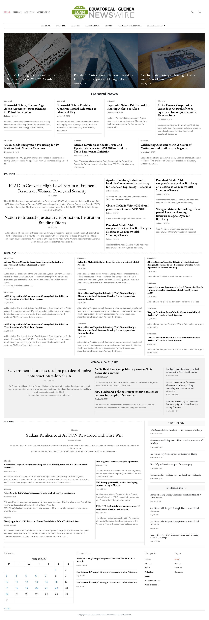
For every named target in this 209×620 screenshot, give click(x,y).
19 (26, 587)
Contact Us (43, 12)
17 (7, 587)
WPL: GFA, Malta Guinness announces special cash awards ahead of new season (118, 507)
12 (26, 581)
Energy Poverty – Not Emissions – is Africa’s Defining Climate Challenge (174, 536)
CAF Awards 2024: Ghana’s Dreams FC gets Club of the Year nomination (39, 492)
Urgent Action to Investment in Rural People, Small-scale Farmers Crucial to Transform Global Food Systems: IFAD (175, 290)
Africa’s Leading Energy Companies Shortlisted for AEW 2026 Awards (31, 77)
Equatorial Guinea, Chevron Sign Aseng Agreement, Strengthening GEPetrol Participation (25, 108)
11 (16, 581)
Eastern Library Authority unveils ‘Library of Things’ (174, 453)
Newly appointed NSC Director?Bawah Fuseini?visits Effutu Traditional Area (41, 521)
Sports (108, 25)
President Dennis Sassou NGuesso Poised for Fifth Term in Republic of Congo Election (103, 77)
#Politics (54, 181)
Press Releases (155, 25)
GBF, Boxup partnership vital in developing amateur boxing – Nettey (117, 484)
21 (46, 587)
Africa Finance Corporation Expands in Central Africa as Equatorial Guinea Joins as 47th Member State (177, 110)
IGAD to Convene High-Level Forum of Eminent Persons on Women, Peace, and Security (52, 188)
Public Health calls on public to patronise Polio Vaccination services (124, 371)
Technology (92, 25)
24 (7, 594)
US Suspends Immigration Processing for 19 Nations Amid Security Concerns (31, 146)
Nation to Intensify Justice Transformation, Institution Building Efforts (52, 220)
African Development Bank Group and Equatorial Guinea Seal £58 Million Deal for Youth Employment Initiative (101, 148)
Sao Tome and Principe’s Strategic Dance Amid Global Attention (168, 77)
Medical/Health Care (130, 25)
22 (56, 587)
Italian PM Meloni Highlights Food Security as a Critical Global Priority (108, 263)
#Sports (74, 430)
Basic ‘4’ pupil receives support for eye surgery (171, 464)
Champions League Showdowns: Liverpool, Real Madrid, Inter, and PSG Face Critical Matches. (45, 466)
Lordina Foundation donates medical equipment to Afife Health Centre (182, 370)
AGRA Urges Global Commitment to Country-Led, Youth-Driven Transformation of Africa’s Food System (36, 297)
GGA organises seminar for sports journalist (117, 461)
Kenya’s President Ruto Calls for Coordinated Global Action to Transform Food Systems (173, 314)
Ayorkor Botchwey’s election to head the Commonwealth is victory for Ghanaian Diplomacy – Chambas (128, 183)
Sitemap (17, 12)
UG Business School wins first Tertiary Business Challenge (176, 429)
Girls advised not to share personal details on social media (175, 474)
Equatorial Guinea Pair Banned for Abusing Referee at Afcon (128, 106)
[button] (192, 12)
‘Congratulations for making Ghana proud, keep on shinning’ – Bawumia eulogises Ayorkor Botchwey (178, 214)
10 (7, 581)
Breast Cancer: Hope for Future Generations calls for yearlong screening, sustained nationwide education (180, 386)
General (45, 25)
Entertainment (176, 487)
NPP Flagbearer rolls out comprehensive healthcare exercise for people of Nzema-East (126, 393)
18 (16, 587)
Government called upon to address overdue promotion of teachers (176, 442)
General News (104, 94)
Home (7, 12)
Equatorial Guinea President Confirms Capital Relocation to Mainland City (77, 108)
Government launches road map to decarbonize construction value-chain (49, 373)
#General (8, 101)
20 (36, 587)
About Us (29, 12)
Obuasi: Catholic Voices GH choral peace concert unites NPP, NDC (127, 207)
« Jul (7, 608)
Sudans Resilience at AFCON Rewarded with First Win (74, 435)
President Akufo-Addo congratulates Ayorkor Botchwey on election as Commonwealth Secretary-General (128, 230)
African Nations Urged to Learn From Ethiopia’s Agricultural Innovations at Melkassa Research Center (33, 263)
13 (36, 581)
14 (46, 581)
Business (60, 25)
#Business (8, 258)
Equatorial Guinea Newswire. (103, 615)
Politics (75, 25)
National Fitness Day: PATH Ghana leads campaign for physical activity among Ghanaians (182, 404)
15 (56, 581)
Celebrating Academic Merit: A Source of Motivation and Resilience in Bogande (166, 146)
